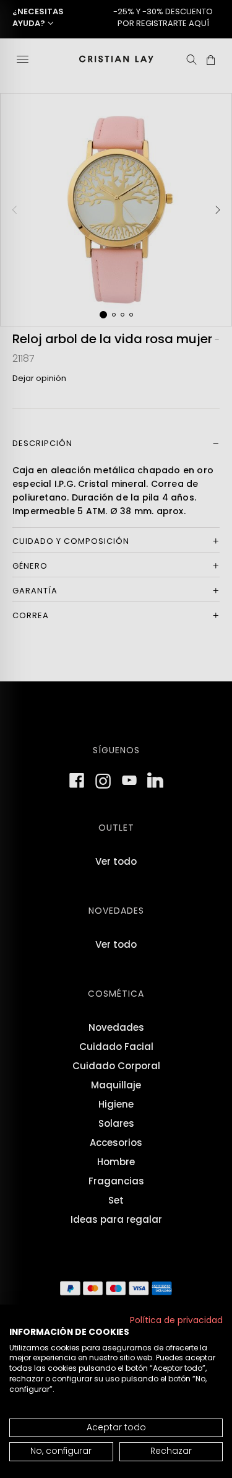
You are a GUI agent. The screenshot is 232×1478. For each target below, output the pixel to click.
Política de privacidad (176, 1320)
